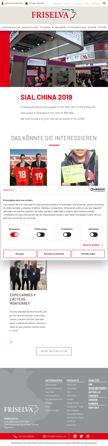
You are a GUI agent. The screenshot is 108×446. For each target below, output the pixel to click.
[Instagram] (88, 436)
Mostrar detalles (91, 245)
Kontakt (102, 27)
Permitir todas (88, 254)
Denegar (20, 254)
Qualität (92, 27)
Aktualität (60, 27)
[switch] (41, 234)
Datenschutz (38, 442)
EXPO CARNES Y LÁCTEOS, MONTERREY (23, 299)
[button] (104, 3)
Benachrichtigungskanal (85, 442)
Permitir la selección (54, 254)
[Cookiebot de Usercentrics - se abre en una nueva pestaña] (92, 190)
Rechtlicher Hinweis (21, 442)
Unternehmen (9, 27)
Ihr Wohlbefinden (76, 27)
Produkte (45, 27)
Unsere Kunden (30, 27)
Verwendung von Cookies (58, 442)
